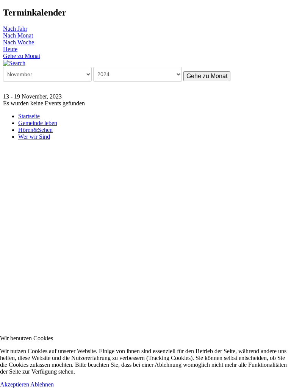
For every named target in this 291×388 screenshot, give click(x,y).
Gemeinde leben (37, 123)
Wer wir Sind (34, 136)
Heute (10, 49)
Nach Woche (18, 42)
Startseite (29, 116)
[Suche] (14, 62)
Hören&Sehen (35, 130)
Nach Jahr (15, 28)
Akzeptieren (14, 384)
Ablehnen (42, 384)
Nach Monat (18, 35)
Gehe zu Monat (21, 56)
